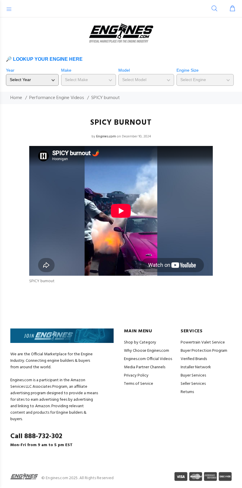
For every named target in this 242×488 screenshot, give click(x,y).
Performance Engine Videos (56, 98)
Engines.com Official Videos (148, 359)
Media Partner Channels (144, 367)
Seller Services (193, 383)
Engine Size (187, 70)
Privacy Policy (136, 375)
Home (16, 98)
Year (10, 70)
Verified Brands (194, 359)
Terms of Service (138, 383)
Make (66, 70)
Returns (187, 392)
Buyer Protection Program (204, 350)
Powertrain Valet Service (203, 342)
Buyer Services (193, 375)
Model (124, 70)
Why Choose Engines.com (146, 350)
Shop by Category (140, 342)
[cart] (231, 9)
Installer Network (196, 367)
